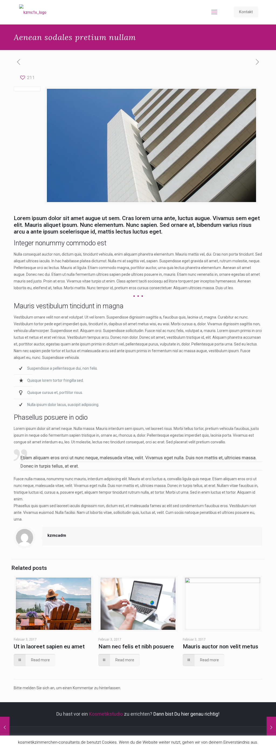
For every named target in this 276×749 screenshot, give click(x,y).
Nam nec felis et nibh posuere (136, 646)
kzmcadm (56, 535)
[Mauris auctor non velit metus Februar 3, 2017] (4, 727)
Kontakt (246, 11)
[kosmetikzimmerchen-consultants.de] (32, 12)
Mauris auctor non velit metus (220, 646)
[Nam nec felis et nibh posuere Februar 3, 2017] (271, 727)
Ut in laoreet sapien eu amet (49, 646)
